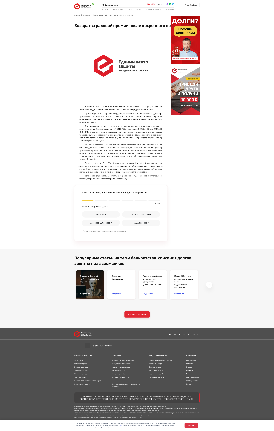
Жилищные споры (81, 367)
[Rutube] (198, 334)
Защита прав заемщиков (121, 367)
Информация (191, 360)
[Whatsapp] (170, 4)
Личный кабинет (191, 5)
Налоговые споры (155, 363)
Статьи (188, 374)
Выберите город (111, 5)
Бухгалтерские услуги (157, 377)
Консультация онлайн (137, 314)
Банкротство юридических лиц (160, 360)
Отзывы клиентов (153, 9)
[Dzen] (193, 334)
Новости (86, 15)
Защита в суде (79, 360)
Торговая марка (155, 367)
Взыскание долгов (118, 370)
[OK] (189, 334)
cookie (120, 425)
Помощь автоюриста (82, 384)
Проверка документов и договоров (87, 381)
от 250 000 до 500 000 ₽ (141, 214)
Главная (77, 15)
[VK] (179, 334)
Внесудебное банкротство (121, 363)
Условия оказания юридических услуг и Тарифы (126, 385)
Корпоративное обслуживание (160, 374)
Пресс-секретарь (192, 377)
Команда (189, 363)
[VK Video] (184, 334)
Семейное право (80, 363)
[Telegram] (173, 4)
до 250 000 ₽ (101, 214)
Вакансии (189, 384)
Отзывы (189, 367)
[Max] (167, 4)
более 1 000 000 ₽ (141, 223)
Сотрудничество (192, 381)
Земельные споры (81, 370)
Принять (191, 425)
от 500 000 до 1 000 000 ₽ (101, 223)
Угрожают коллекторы (120, 377)
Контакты (170, 9)
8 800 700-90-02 (154, 4)
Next (209, 285)
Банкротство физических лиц (123, 360)
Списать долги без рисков (121, 374)
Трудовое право (80, 377)
